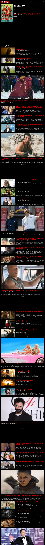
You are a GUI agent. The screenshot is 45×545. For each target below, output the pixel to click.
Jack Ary (38, 13)
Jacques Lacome (20, 12)
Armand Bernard (33, 13)
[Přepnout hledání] (40, 1)
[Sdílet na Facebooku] (14, 16)
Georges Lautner (19, 9)
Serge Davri (18, 13)
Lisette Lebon (27, 13)
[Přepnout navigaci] (41, 1)
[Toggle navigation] (43, 1)
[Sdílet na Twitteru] (16, 16)
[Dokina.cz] (5, 1)
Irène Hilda (23, 13)
